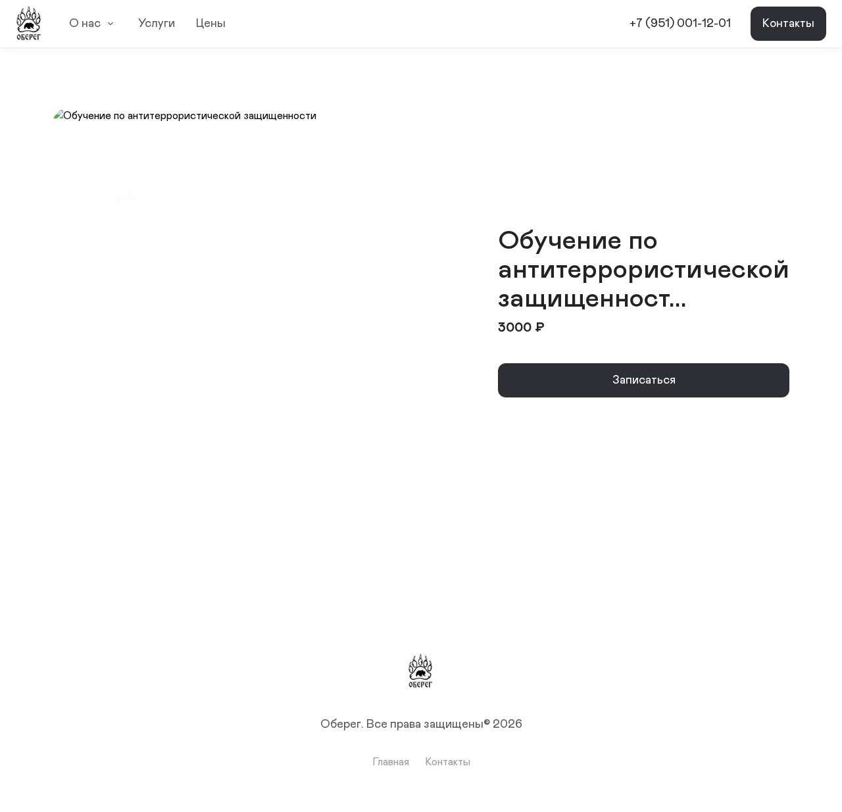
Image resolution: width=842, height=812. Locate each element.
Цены (211, 24)
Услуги (156, 24)
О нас (85, 24)
